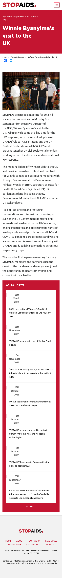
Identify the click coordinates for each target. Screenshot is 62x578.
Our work (34, 541)
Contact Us (7, 561)
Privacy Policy (33, 563)
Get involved (33, 544)
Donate (50, 544)
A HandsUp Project (50, 563)
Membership (14, 544)
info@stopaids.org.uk (23, 561)
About (20, 541)
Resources (51, 541)
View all (31, 507)
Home (8, 541)
